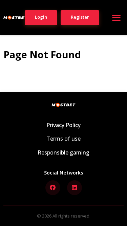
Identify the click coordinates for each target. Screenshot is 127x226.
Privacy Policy (63, 125)
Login (41, 17)
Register (80, 17)
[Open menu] (116, 17)
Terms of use (63, 138)
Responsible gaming (63, 152)
